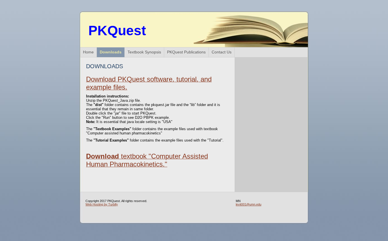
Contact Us (221, 52)
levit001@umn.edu (248, 204)
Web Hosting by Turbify (101, 204)
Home (88, 52)
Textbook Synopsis (144, 52)
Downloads (111, 52)
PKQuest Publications (186, 52)
